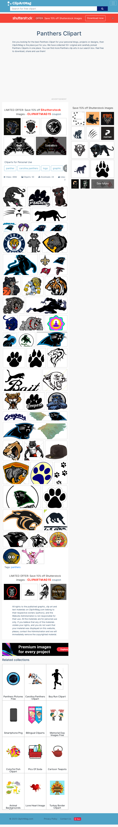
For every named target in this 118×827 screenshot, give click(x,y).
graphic (57, 168)
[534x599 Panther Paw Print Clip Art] (42, 474)
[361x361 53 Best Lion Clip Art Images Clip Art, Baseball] (32, 287)
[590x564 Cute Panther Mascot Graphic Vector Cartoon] (56, 402)
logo (45, 168)
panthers (15, 567)
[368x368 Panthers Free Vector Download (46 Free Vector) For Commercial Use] (58, 541)
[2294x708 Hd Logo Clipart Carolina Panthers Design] (48, 417)
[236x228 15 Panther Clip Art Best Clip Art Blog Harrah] (39, 198)
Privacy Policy (50, 819)
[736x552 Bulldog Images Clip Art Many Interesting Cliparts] (31, 324)
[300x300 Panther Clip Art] (54, 498)
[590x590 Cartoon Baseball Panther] (23, 228)
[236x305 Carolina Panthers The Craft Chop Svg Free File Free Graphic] (9, 340)
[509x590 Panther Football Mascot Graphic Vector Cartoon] (33, 452)
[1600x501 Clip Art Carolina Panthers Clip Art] (49, 228)
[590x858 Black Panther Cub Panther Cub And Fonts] (59, 198)
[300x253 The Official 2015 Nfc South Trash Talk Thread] (53, 266)
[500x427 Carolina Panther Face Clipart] (9, 228)
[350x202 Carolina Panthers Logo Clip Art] (16, 216)
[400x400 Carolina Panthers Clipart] (26, 340)
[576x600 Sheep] (11, 557)
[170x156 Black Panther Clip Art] (13, 306)
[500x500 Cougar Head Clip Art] (55, 381)
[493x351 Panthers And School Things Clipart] (15, 541)
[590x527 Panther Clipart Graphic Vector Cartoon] (54, 244)
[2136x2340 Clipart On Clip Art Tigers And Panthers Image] (57, 359)
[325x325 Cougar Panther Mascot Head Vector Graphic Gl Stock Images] (13, 402)
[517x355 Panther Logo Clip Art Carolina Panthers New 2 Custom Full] (20, 266)
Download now (95, 18)
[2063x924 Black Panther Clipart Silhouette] (49, 216)
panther (10, 168)
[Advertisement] (60, 76)
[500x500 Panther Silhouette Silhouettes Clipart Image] (55, 521)
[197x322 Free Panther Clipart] (34, 244)
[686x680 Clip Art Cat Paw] (14, 359)
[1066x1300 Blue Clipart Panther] (10, 324)
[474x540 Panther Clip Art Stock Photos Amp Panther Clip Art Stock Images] (13, 452)
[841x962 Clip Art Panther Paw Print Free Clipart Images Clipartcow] (36, 359)
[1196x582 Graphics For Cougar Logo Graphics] (15, 417)
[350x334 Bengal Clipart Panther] (56, 287)
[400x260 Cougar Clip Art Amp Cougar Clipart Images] (22, 381)
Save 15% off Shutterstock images (93, 107)
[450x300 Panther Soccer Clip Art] (22, 498)
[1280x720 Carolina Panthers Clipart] (52, 340)
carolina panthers (28, 168)
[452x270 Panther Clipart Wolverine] (22, 521)
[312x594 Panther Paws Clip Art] (60, 474)
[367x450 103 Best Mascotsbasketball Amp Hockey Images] (11, 287)
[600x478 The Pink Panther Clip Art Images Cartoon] (33, 557)
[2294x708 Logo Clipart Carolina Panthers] (35, 432)
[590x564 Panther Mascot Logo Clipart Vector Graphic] (16, 474)
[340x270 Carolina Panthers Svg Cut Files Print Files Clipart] (56, 324)
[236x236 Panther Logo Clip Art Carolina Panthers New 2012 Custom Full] (56, 452)
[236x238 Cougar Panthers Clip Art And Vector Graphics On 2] (35, 402)
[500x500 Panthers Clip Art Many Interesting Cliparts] (39, 541)
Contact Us (65, 819)
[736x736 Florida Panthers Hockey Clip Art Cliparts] (14, 244)
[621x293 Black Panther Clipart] (46, 306)
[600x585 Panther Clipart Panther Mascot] (14, 198)
